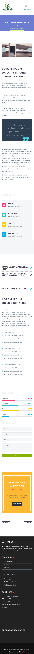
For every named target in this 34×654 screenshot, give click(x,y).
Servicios (7, 564)
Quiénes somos (9, 561)
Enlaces (6, 567)
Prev (6, 523)
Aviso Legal (7, 579)
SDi (24, 652)
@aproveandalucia (14, 604)
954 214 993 (7, 601)
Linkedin (4, 607)
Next (27, 523)
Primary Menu (26, 6)
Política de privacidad (10, 582)
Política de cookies (10, 585)
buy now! (17, 504)
